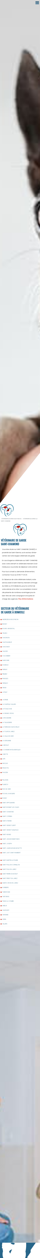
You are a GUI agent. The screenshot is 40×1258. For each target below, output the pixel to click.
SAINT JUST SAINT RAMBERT (11, 853)
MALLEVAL (5, 768)
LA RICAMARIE (6, 718)
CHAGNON (5, 638)
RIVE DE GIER (6, 789)
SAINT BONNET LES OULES (10, 807)
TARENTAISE (6, 892)
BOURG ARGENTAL (8, 628)
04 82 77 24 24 (20, 1250)
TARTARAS (5, 896)
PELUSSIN (5, 780)
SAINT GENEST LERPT (9, 825)
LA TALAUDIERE (7, 722)
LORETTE (5, 754)
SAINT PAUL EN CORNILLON (11, 865)
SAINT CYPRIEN (7, 816)
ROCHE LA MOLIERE (8, 794)
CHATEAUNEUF (7, 642)
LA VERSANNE (6, 741)
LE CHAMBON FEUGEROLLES (11, 750)
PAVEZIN (5, 772)
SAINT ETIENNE (7, 821)
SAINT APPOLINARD (8, 803)
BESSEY (4, 624)
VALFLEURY (5, 910)
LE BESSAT (5, 745)
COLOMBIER (6, 656)
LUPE (3, 759)
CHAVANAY (6, 647)
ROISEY (4, 798)
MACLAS (5, 763)
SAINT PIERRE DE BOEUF (10, 874)
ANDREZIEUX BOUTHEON (10, 619)
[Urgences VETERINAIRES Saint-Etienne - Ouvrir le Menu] (37, 2)
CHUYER (5, 651)
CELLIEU (4, 633)
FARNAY (4, 669)
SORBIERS (5, 887)
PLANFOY (5, 784)
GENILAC (5, 683)
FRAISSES (5, 678)
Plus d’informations (25, 599)
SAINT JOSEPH (7, 844)
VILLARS (4, 924)
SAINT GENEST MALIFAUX (10, 830)
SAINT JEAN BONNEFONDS (11, 839)
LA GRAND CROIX (8, 713)
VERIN (4, 919)
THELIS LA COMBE (8, 901)
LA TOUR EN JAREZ (8, 731)
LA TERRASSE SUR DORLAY (10, 727)
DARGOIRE (5, 660)
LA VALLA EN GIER (8, 736)
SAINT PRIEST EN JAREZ (9, 878)
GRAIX (4, 688)
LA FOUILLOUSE (7, 709)
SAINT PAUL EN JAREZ (9, 869)
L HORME (5, 700)
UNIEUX (4, 906)
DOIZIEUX (5, 665)
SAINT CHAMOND (8, 812)
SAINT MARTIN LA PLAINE (10, 860)
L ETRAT (4, 692)
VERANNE (5, 915)
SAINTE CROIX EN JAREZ (10, 883)
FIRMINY (4, 674)
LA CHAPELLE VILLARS (9, 704)
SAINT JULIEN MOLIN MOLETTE (12, 848)
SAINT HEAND (6, 834)
